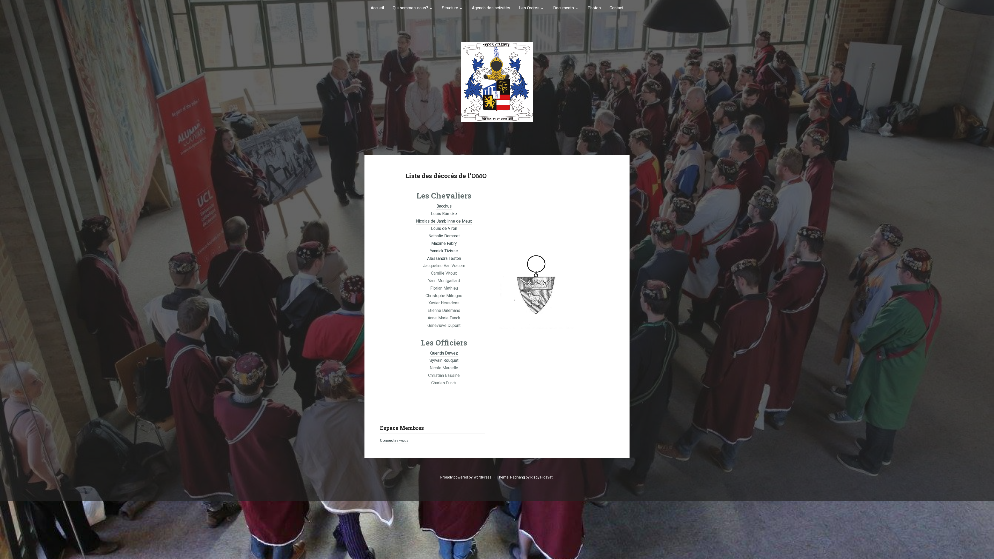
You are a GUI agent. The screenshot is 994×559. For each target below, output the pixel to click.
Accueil (377, 7)
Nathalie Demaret (444, 235)
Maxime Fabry (444, 243)
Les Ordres (529, 7)
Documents (563, 7)
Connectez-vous (394, 440)
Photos (594, 7)
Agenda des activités (491, 7)
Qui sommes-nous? (410, 7)
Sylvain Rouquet (443, 360)
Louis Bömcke (444, 213)
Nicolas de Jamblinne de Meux (444, 221)
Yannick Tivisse (444, 250)
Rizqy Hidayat (541, 477)
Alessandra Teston (444, 258)
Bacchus (444, 206)
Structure (450, 7)
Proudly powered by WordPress (465, 477)
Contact (616, 7)
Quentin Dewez (444, 353)
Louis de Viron (444, 228)
